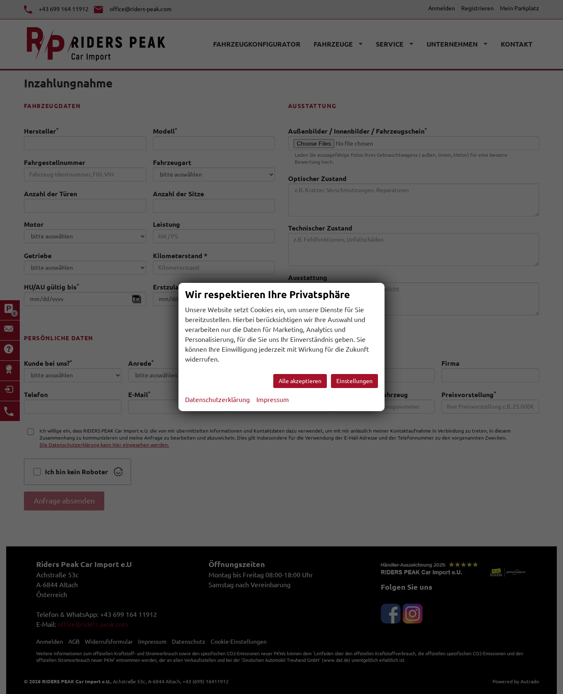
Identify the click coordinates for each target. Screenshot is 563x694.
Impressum (272, 399)
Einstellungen (354, 381)
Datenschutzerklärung (217, 399)
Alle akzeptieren (300, 381)
